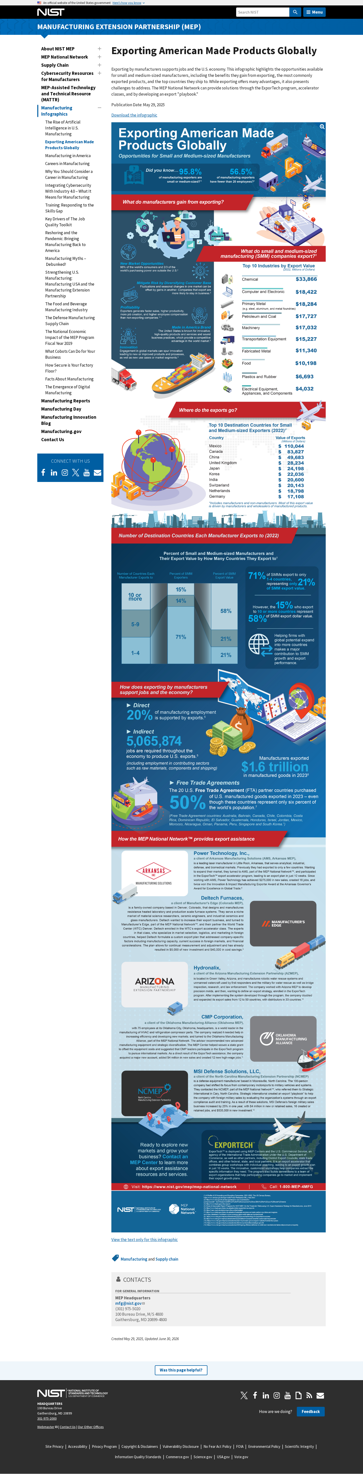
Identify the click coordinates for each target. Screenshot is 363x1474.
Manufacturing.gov (61, 431)
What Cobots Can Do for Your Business (70, 354)
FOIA (239, 1446)
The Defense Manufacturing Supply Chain (70, 320)
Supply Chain (55, 65)
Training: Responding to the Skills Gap (69, 208)
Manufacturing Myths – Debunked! (65, 261)
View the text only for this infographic (144, 1239)
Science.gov (203, 1456)
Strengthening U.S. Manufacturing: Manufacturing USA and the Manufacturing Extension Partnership (69, 284)
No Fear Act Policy (217, 1446)
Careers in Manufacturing (67, 163)
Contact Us (52, 439)
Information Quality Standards (138, 1456)
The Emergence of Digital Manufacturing (67, 389)
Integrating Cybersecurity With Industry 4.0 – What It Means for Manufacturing (68, 191)
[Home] (50, 12)
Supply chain (167, 1259)
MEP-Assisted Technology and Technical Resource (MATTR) (68, 93)
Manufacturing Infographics (56, 111)
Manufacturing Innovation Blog (68, 420)
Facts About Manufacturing (69, 379)
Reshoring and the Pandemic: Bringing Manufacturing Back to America (65, 241)
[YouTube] (287, 1395)
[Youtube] (86, 472)
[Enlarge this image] (218, 677)
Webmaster (45, 1427)
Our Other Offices (91, 1427)
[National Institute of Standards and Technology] (72, 1393)
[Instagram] (65, 472)
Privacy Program (104, 1446)
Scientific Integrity (299, 1446)
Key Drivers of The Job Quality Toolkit (65, 222)
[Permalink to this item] (154, 1279)
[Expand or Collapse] (99, 49)
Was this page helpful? (181, 1370)
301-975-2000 (47, 1418)
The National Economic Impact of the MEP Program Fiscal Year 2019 (69, 337)
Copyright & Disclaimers (139, 1446)
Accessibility (77, 1446)
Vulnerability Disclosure (181, 1446)
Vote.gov (241, 1456)
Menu (317, 12)
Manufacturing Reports (65, 401)
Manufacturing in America (68, 155)
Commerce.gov (177, 1456)
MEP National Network (64, 57)
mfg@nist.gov (128, 1303)
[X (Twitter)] (75, 472)
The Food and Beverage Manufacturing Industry (66, 306)
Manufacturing (134, 1259)
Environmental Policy (264, 1446)
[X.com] (244, 1395)
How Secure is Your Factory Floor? (69, 368)
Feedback (311, 1411)
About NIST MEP (58, 49)
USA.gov (223, 1456)
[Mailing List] (320, 1395)
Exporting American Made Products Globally (69, 144)
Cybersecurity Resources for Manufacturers (67, 76)
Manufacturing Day (61, 409)
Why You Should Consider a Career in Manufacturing (69, 174)
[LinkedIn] (54, 472)
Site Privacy (54, 1446)
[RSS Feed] (309, 1395)
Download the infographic (134, 115)
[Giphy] (298, 1395)
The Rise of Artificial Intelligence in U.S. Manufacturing (63, 128)
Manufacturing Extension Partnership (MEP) (119, 26)
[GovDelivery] (97, 472)
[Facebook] (43, 472)
